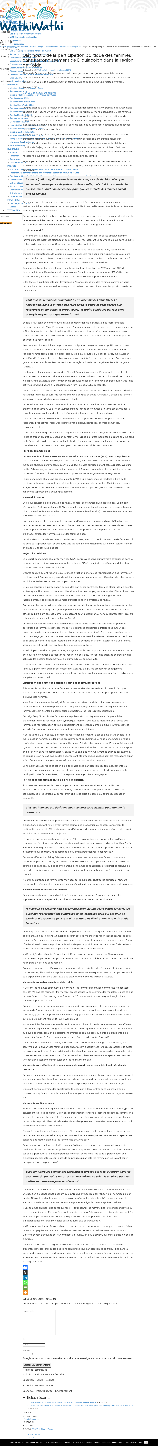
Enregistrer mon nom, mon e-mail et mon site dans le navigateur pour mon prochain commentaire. (77, 1358)
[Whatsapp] (25, 1282)
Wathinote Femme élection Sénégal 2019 (65, 47)
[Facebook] (25, 1267)
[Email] (25, 1287)
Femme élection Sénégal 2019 (35, 47)
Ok (146, 1442)
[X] (25, 1272)
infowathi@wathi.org (31, 1419)
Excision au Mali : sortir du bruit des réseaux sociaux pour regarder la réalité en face (62, 1402)
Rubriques (11, 47)
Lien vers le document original (39, 93)
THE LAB (31, 1437)
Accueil (3, 47)
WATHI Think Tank (42, 1429)
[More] (26, 1292)
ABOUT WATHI (34, 1434)
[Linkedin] (25, 1277)
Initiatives (19, 47)
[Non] (155, 1442)
